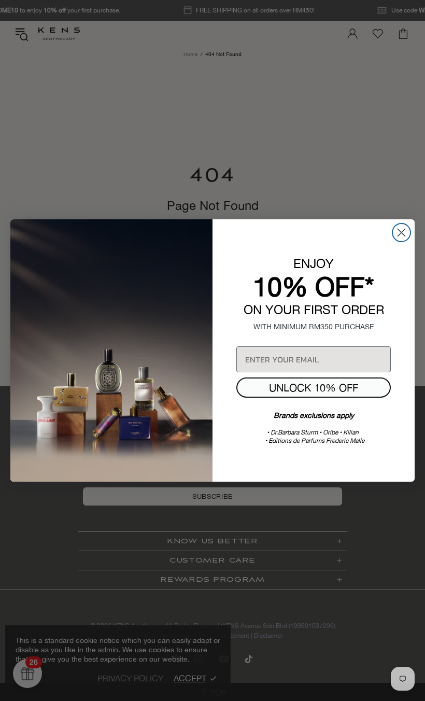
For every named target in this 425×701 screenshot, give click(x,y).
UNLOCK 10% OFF (313, 388)
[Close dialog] (401, 232)
